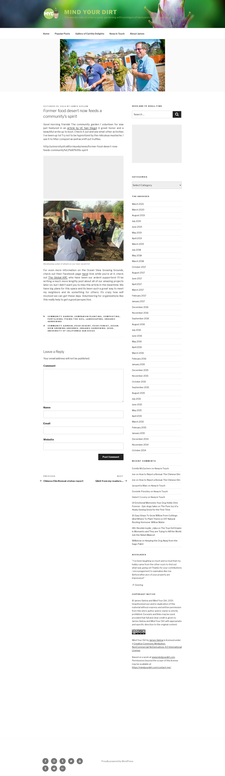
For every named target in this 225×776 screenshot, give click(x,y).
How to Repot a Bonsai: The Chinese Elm (159, 474)
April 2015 (137, 416)
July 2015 (136, 399)
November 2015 (140, 376)
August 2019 (138, 215)
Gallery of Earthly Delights (89, 33)
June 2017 (137, 278)
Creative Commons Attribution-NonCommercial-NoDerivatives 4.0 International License (157, 647)
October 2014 (139, 450)
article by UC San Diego (82, 128)
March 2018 (138, 261)
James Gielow (79, 106)
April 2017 (137, 284)
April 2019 (137, 238)
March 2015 (138, 421)
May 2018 (137, 255)
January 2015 (138, 433)
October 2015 (139, 381)
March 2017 (138, 290)
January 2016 (138, 364)
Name (47, 407)
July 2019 (136, 221)
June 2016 (137, 335)
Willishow (137, 540)
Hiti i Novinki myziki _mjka (145, 528)
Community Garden (60, 316)
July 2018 (136, 249)
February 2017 (139, 295)
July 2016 (136, 330)
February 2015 (139, 427)
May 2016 (137, 341)
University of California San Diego (71, 331)
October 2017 (139, 267)
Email (46, 423)
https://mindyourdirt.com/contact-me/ (151, 667)
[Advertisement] (83, 177)
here (85, 273)
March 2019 (138, 244)
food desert (82, 326)
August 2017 (138, 272)
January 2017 (138, 301)
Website (48, 439)
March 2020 (138, 209)
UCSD (110, 328)
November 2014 (140, 444)
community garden (60, 326)
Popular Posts (62, 33)
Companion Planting (88, 316)
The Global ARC (58, 277)
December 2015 (140, 370)
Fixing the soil (74, 319)
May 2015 (137, 410)
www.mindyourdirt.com (163, 657)
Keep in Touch (117, 33)
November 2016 (140, 313)
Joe (133, 474)
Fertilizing (55, 319)
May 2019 (137, 232)
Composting (111, 316)
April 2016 (137, 347)
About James (137, 33)
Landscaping (94, 319)
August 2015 (138, 393)
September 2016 (140, 318)
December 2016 (140, 307)
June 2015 (137, 404)
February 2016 (139, 358)
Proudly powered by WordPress (117, 761)
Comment (49, 365)
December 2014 (140, 439)
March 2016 (138, 353)
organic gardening (93, 328)
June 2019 (137, 227)
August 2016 (138, 324)
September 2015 (140, 387)
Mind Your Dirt (90, 12)
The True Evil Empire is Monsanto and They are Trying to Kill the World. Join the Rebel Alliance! (157, 531)
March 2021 (138, 204)
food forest (100, 326)
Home (46, 33)
